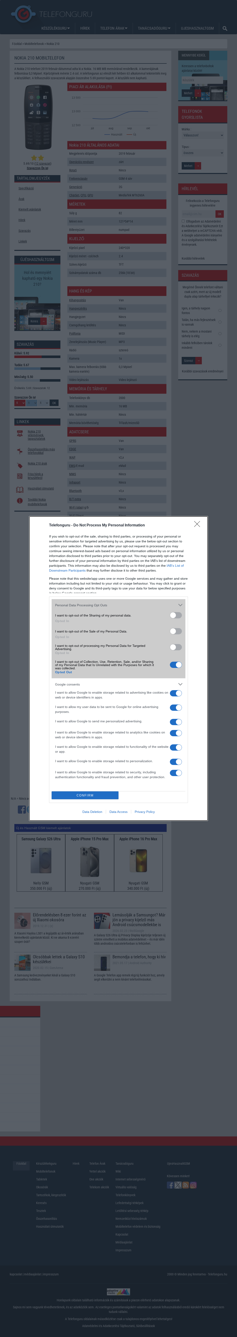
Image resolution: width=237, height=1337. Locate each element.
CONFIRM (85, 795)
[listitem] (118, 605)
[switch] (176, 615)
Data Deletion (92, 812)
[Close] (198, 525)
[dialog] (118, 668)
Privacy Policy (145, 812)
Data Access (118, 812)
